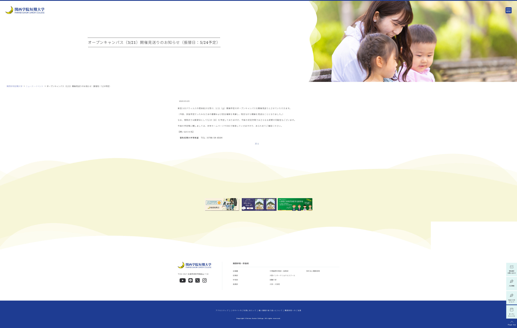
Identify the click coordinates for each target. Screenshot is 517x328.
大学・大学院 (275, 284)
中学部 (235, 280)
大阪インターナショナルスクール (282, 275)
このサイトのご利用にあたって (243, 310)
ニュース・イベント (34, 86)
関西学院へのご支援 (293, 310)
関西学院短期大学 (14, 86)
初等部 (235, 275)
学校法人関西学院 (313, 271)
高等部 (235, 284)
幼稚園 (235, 271)
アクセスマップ (222, 310)
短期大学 (273, 280)
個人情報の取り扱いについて (271, 310)
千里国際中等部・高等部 (279, 271)
